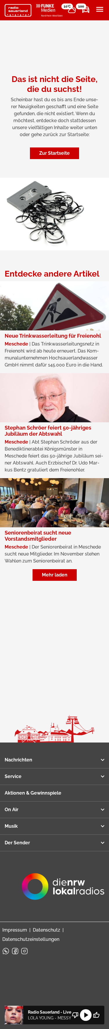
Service (13, 776)
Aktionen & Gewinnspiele (33, 793)
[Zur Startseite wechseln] (18, 10)
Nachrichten (18, 760)
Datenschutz (46, 930)
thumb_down (75, 1015)
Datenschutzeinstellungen (30, 939)
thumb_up (96, 1015)
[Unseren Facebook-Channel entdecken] (15, 951)
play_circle (86, 1015)
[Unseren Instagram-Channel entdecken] (24, 951)
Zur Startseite (54, 153)
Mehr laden (54, 575)
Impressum (14, 930)
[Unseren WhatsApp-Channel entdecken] (5, 951)
